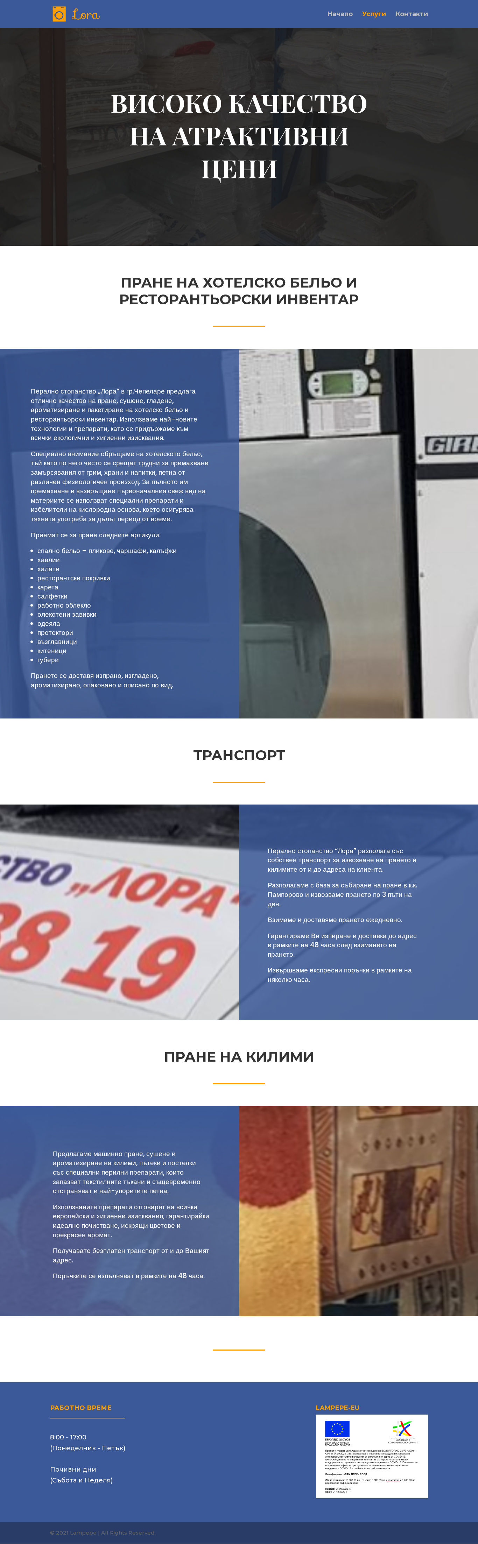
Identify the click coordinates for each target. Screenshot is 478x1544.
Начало (340, 15)
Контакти (411, 15)
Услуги (374, 15)
